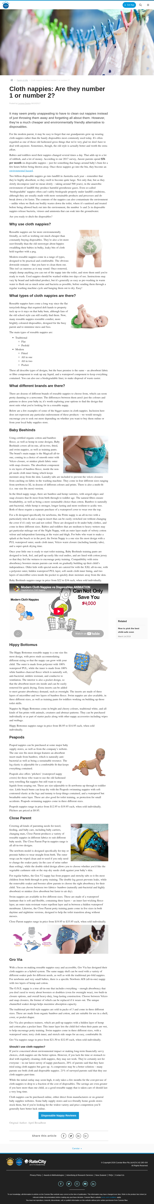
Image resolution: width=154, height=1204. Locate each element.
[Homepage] (11, 80)
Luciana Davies (24, 103)
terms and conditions (109, 1197)
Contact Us (119, 1175)
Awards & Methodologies (54, 1175)
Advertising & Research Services (79, 1175)
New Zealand (100, 1175)
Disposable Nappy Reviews (58, 1115)
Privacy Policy (35, 1175)
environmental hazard (21, 170)
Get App (130, 5)
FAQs (111, 1175)
